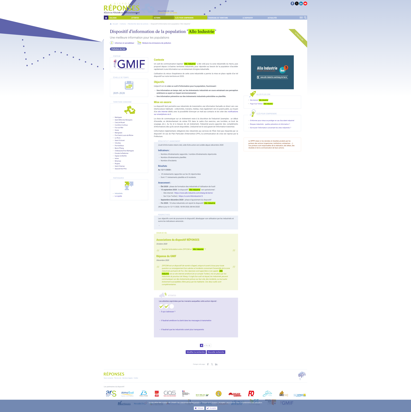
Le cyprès (118, 196)
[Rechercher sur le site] (305, 18)
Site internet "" (259, 100)
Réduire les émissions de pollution (156, 43)
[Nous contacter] (301, 18)
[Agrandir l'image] (272, 72)
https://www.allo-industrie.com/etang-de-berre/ (193, 193)
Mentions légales (127, 378)
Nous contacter (108, 378)
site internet (163, 111)
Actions (123, 24)
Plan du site (117, 378)
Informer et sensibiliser (124, 43)
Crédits (136, 378)
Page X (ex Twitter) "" (261, 104)
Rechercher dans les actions (138, 24)
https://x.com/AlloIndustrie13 (191, 196)
